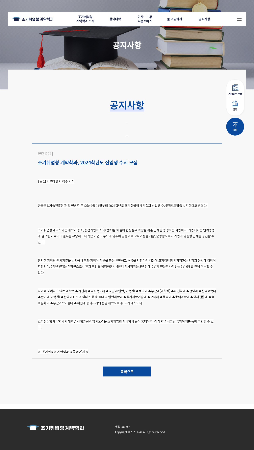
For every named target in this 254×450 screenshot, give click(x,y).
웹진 (235, 109)
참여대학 (115, 18)
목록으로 (127, 371)
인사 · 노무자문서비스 (145, 18)
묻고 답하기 (174, 18)
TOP (235, 130)
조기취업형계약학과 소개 (85, 18)
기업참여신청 (235, 94)
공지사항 (204, 18)
